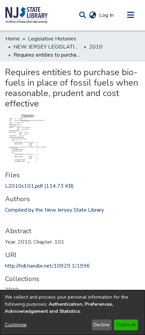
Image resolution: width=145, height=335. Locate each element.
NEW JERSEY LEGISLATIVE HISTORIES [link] (47, 47)
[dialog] (72, 312)
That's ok (126, 325)
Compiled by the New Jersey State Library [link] (54, 210)
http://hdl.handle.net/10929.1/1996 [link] (47, 266)
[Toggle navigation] (130, 15)
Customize (16, 325)
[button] (26, 15)
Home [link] (12, 38)
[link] (39, 186)
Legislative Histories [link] (52, 38)
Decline (101, 325)
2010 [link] (96, 47)
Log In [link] (106, 15)
